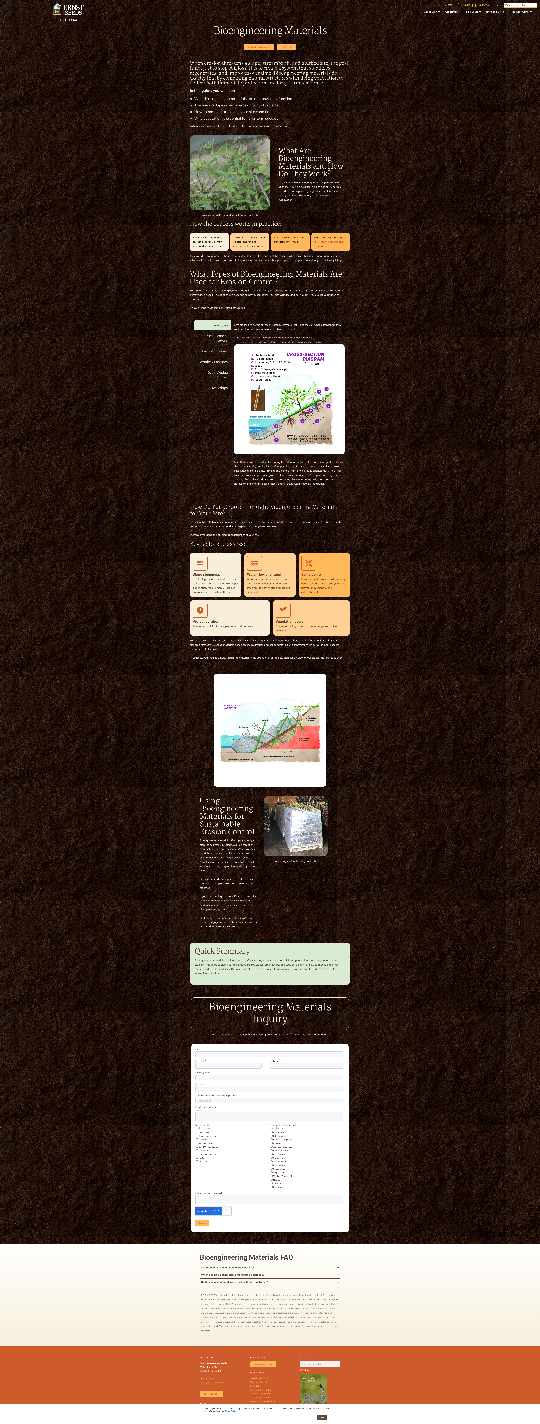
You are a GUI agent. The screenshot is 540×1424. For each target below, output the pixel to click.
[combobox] (520, 5)
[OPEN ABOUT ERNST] (439, 11)
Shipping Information (261, 1397)
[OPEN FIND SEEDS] (480, 11)
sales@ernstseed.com (211, 1382)
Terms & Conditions (260, 1393)
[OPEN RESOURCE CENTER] (531, 11)
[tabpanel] (289, 406)
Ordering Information (261, 1389)
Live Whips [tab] (219, 388)
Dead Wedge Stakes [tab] (217, 374)
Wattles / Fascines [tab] (213, 362)
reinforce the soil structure (329, 241)
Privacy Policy (230, 1411)
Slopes (254, 337)
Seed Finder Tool (259, 1378)
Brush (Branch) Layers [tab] (216, 338)
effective (195, 260)
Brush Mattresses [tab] (214, 351)
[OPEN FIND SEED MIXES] (505, 11)
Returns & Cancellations (262, 1401)
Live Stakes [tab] (221, 325)
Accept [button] (321, 1417)
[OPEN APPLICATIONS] (460, 11)
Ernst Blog (255, 1386)
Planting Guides (258, 1382)
